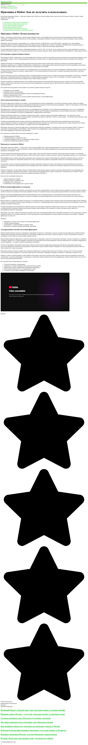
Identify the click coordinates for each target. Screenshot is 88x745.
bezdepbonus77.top (6, 3)
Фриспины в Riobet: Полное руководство (16, 22)
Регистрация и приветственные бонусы (15, 24)
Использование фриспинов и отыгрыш (15, 28)
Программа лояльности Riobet (13, 27)
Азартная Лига (11, 8)
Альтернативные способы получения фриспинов (18, 30)
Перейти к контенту (6, 1)
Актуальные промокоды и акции (13, 25)
